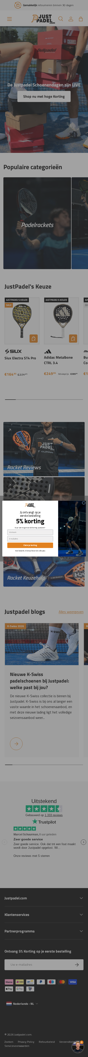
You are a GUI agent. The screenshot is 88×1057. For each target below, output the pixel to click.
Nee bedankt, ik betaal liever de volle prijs (30, 550)
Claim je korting (30, 545)
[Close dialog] (83, 502)
